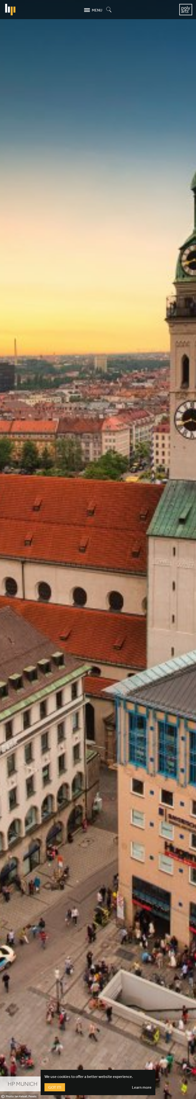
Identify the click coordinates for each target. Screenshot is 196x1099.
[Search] (109, 10)
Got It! (54, 1087)
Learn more (142, 1087)
